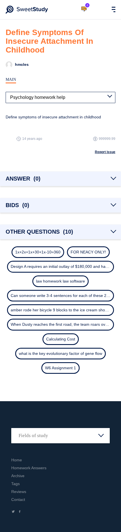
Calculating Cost (60, 339)
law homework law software (60, 281)
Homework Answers (28, 468)
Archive (17, 476)
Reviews (18, 491)
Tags (15, 483)
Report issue (105, 152)
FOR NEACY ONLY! (88, 252)
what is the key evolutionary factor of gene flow (60, 353)
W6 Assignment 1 (60, 368)
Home (16, 460)
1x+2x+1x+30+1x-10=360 (37, 252)
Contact (18, 499)
